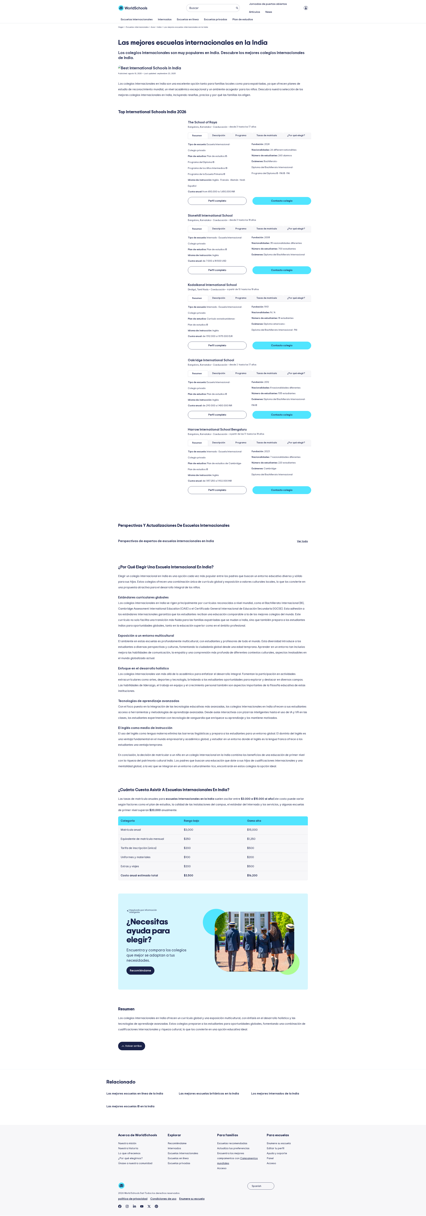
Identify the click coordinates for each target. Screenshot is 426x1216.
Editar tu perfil (275, 1148)
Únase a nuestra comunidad (135, 1163)
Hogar (121, 27)
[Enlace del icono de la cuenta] (306, 8)
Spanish (256, 1186)
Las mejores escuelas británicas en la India (209, 1093)
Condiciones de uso (163, 1198)
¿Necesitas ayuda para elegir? (148, 931)
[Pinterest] (156, 1206)
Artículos (254, 12)
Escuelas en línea (188, 19)
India (159, 27)
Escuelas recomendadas (232, 1143)
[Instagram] (127, 1206)
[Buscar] (237, 8)
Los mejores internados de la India (275, 1093)
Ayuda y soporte (277, 1153)
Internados (165, 19)
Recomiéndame (177, 1143)
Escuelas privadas (215, 19)
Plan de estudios (242, 19)
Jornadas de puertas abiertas (268, 4)
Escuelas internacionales (137, 19)
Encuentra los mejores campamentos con (237, 1158)
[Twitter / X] (149, 1206)
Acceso (221, 1168)
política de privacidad (132, 1198)
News (268, 12)
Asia (153, 27)
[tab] (198, 135)
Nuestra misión (127, 1143)
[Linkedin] (134, 1206)
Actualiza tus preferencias (233, 1148)
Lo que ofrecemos (129, 1153)
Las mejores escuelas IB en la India (130, 1106)
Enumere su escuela (279, 1143)
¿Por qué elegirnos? (130, 1158)
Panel (270, 1158)
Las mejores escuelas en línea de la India (134, 1093)
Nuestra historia (128, 1148)
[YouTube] (141, 1206)
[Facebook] (119, 1206)
